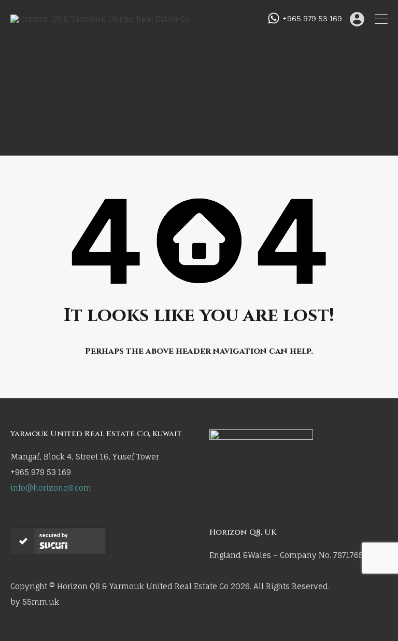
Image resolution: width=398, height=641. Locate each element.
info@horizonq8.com (50, 488)
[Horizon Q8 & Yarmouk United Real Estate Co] (100, 19)
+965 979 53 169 (312, 19)
